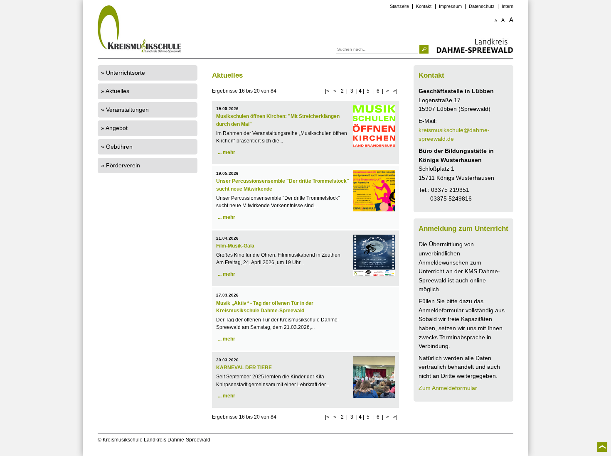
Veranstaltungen (127, 109)
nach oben (602, 447)
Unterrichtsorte (125, 72)
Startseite (399, 6)
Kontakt (423, 6)
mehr (229, 152)
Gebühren (119, 146)
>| (395, 91)
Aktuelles (117, 91)
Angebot (117, 128)
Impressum (450, 6)
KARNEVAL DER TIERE (244, 367)
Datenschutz (482, 6)
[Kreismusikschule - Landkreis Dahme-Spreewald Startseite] (181, 29)
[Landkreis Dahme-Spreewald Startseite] (474, 46)
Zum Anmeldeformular (448, 388)
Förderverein (123, 165)
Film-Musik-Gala (235, 246)
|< (327, 91)
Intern (507, 6)
